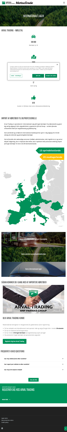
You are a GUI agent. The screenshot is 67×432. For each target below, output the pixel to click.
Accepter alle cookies (51, 75)
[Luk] (57, 64)
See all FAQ (33, 380)
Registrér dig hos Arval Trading (14, 341)
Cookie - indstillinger (16, 75)
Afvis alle (38, 75)
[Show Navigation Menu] (64, 2)
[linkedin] (2, 428)
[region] (33, 71)
